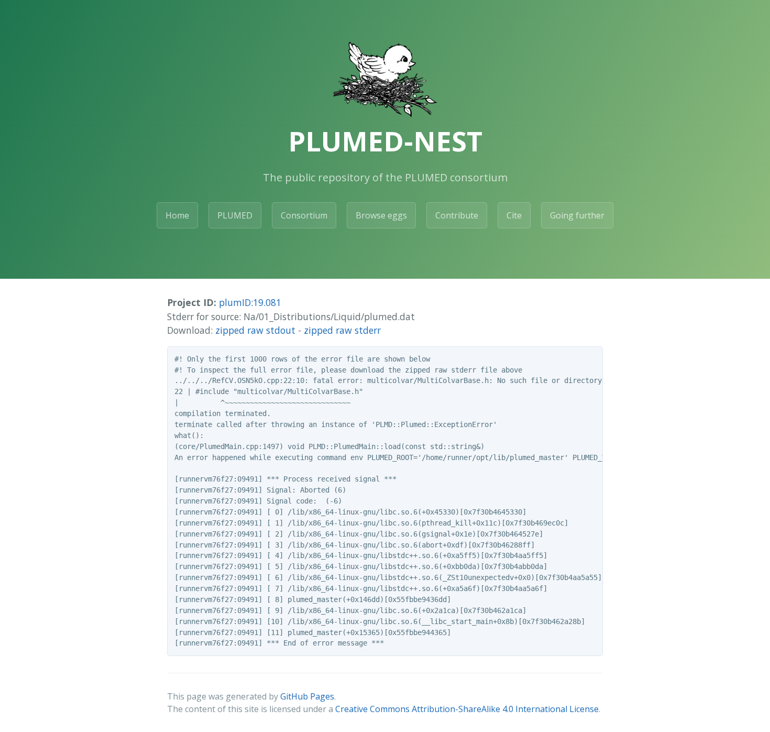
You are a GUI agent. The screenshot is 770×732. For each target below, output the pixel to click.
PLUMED (234, 215)
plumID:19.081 (250, 302)
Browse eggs (381, 215)
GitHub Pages (307, 696)
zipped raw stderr (342, 330)
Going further (577, 215)
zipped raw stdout (255, 330)
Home (177, 215)
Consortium (304, 215)
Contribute (456, 215)
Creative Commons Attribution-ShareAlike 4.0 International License (467, 709)
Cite (514, 215)
